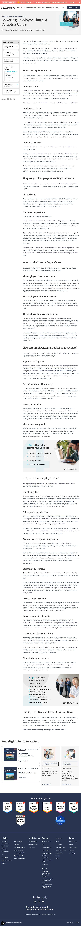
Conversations (5, 851)
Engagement (5, 857)
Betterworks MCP (18, 856)
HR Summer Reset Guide (46, 860)
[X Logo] (11, 99)
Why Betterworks (34, 838)
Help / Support (45, 850)
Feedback (4, 849)
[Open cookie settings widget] (3, 923)
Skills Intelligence (18, 850)
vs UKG (71, 844)
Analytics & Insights (6, 860)
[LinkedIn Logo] (14, 99)
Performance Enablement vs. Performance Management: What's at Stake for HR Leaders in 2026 (70, 776)
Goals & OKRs (5, 846)
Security (77, 922)
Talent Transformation (19, 858)
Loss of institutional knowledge (10, 74)
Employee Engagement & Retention (14, 16)
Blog (43, 844)
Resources (45, 838)
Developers (45, 864)
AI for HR (4, 863)
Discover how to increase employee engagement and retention (44, 730)
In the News (59, 844)
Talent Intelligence (18, 841)
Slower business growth (11, 80)
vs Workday (72, 853)
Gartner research (41, 53)
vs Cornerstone (73, 847)
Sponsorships (59, 853)
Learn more (71, 2)
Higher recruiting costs (11, 71)
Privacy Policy (45, 914)
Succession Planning (19, 847)
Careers (58, 856)
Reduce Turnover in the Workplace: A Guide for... (47, 886)
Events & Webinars (46, 847)
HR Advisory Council (61, 850)
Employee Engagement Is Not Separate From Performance (50, 773)
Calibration (17, 844)
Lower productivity (10, 77)
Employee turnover (29, 154)
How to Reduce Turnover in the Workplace (46, 875)
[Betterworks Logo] (8, 7)
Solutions (5, 838)
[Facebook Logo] (8, 99)
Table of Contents (8, 42)
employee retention (61, 640)
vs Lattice (71, 850)
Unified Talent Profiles (19, 853)
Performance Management (5, 842)
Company (59, 838)
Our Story (58, 841)
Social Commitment (61, 847)
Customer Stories (33, 844)
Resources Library (46, 841)
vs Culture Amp (73, 841)
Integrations (32, 847)
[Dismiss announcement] (80, 2)
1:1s (2, 854)
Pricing (57, 858)
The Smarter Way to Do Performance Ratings (47, 880)
